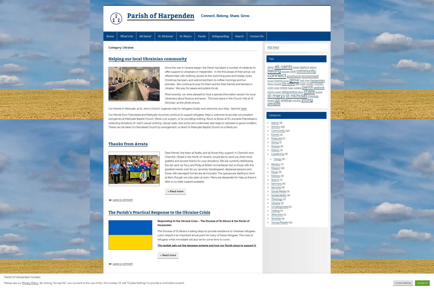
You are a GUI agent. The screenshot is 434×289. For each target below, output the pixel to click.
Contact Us (256, 36)
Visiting (275, 210)
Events (275, 134)
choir (293, 71)
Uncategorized (279, 206)
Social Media (278, 191)
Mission (275, 168)
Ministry (275, 164)
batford (313, 67)
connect (277, 75)
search (300, 92)
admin (271, 67)
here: (244, 108)
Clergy (277, 159)
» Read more (175, 191)
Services (276, 187)
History (275, 150)
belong (274, 70)
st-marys (276, 95)
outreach (298, 88)
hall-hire (305, 80)
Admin (275, 122)
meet (302, 83)
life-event (288, 83)
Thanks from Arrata (128, 143)
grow (294, 80)
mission (310, 83)
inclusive (277, 84)
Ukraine (275, 203)
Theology (276, 199)
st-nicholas (296, 95)
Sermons (276, 183)
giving (286, 81)
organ (290, 88)
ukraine (271, 100)
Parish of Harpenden (160, 15)
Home (110, 36)
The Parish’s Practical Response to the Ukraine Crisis (159, 212)
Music (274, 172)
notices (283, 87)
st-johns (318, 92)
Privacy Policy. (30, 283)
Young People (279, 222)
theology (313, 96)
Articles (275, 126)
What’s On (126, 36)
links (297, 84)
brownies (285, 71)
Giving (275, 142)
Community (278, 130)
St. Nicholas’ (165, 36)
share (309, 91)
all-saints (283, 66)
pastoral (319, 87)
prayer (278, 92)
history (270, 84)
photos (271, 92)
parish (307, 87)
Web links (277, 214)
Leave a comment (123, 199)
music (276, 88)
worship (296, 100)
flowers (271, 81)
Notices (275, 175)
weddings (286, 100)
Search (239, 36)
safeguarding (289, 91)
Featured (276, 138)
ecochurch (294, 76)
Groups (275, 146)
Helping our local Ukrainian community (147, 58)
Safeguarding (220, 36)
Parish (202, 36)
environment (310, 76)
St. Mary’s (186, 36)
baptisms (304, 67)
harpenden (317, 80)
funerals (278, 80)
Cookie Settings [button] (403, 283)
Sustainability (279, 195)
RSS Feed (273, 47)
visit (277, 100)
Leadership (277, 154)
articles (296, 67)
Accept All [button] (422, 283)
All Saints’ (145, 36)
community (306, 71)
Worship (276, 218)
